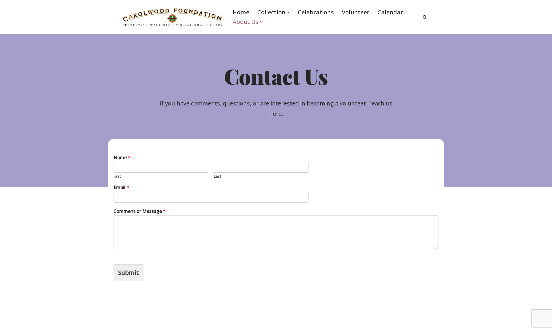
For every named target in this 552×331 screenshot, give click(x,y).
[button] (288, 12)
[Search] (425, 17)
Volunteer (355, 12)
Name (122, 158)
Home (241, 12)
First (117, 176)
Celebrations (316, 12)
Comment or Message (140, 211)
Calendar (390, 12)
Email (121, 187)
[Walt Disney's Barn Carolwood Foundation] (172, 17)
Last (217, 176)
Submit (128, 272)
